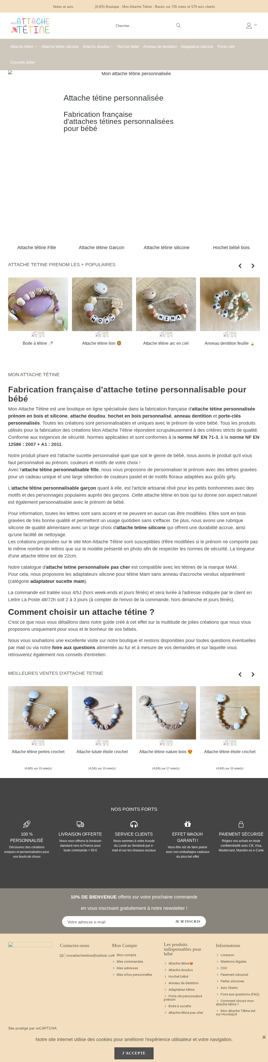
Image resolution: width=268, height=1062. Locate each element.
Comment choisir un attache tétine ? (81, 612)
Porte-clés (226, 46)
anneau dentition (193, 416)
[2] (80, 6)
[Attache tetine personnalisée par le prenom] (30, 26)
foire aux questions (73, 647)
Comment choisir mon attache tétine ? (235, 1002)
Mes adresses (127, 968)
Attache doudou (96, 46)
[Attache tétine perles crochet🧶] (38, 716)
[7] (107, 760)
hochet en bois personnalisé (139, 416)
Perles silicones (232, 981)
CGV (224, 968)
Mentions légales (234, 962)
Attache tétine (22, 46)
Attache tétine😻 (181, 963)
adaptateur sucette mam (57, 581)
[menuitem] (186, 963)
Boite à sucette (180, 1006)
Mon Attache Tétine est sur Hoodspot (235, 1012)
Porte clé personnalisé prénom (183, 997)
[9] (114, 760)
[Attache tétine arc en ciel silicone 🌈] (166, 307)
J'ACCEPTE (134, 1053)
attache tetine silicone (141, 527)
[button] (240, 266)
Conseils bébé (22, 62)
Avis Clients (229, 988)
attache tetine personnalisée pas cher (88, 567)
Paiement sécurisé (234, 975)
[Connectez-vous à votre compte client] (252, 25)
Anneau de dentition (160, 46)
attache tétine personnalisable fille (60, 469)
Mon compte (126, 955)
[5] (92, 6)
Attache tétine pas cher (186, 1013)
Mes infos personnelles (134, 975)
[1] (76, 6)
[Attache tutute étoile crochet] (102, 716)
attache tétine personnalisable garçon (54, 488)
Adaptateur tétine (181, 990)
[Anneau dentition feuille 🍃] (230, 307)
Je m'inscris (187, 921)
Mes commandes (130, 962)
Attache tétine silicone (60, 46)
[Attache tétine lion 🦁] (102, 307)
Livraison (227, 955)
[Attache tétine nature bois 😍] (166, 716)
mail (20, 647)
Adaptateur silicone (197, 46)
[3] (84, 6)
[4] (88, 6)
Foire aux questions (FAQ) (240, 994)
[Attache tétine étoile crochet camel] (230, 716)
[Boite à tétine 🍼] (38, 307)
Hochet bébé (128, 46)
